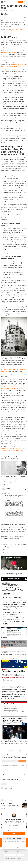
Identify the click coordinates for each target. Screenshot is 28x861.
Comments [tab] (4, 783)
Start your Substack (10, 855)
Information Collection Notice (16, 842)
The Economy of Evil (6, 803)
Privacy (11, 851)
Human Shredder (5, 625)
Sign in (25, 1)
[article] (14, 807)
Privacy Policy (14, 844)
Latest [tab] (6, 800)
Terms (15, 851)
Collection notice (20, 851)
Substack (8, 858)
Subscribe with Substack (15, 838)
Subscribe (20, 1)
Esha (5, 13)
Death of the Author (5, 51)
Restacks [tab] (10, 783)
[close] (24, 814)
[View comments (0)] (7, 17)
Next (24, 774)
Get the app (20, 855)
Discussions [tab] (11, 800)
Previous (5, 774)
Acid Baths (3, 647)
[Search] (25, 800)
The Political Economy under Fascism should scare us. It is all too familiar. (9, 806)
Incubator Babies (5, 553)
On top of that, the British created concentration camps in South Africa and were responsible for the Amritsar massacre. (13, 387)
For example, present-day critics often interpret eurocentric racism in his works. (14, 65)
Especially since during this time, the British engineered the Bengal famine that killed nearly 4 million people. (13, 369)
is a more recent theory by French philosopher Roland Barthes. (14, 51)
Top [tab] (2, 800)
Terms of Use (20, 841)
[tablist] (6, 784)
